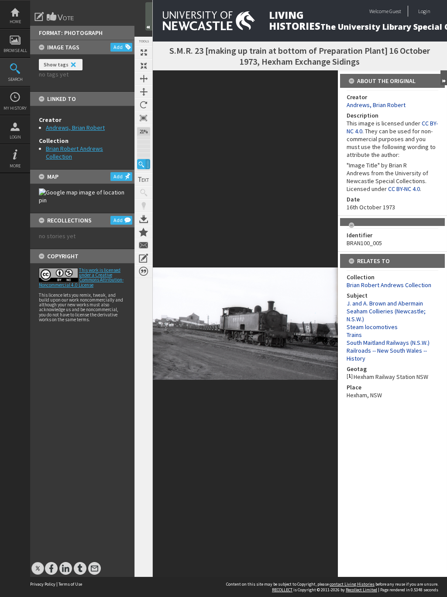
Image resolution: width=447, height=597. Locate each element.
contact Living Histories (352, 584)
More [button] (15, 166)
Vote (60, 16)
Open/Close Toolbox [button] (148, 16)
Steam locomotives (372, 327)
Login (15, 137)
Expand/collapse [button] (443, 77)
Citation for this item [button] (143, 271)
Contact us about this (143, 245)
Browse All (15, 50)
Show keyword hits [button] (143, 192)
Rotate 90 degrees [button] (143, 104)
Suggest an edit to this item (39, 16)
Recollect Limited (361, 590)
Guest (395, 11)
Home (15, 21)
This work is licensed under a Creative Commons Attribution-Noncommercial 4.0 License (81, 277)
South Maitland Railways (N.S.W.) (388, 343)
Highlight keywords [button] (143, 205)
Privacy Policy (42, 584)
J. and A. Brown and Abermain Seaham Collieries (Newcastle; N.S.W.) (386, 311)
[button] (143, 164)
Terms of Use (70, 584)
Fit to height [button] (143, 91)
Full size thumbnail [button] (143, 52)
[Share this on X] (37, 564)
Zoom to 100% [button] (143, 118)
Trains (354, 335)
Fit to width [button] (143, 78)
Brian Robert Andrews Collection (389, 285)
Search (15, 79)
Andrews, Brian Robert (75, 128)
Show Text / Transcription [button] (143, 179)
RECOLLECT (282, 590)
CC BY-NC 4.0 (404, 189)
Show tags (56, 64)
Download (143, 219)
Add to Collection (143, 232)
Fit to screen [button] (143, 65)
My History (15, 108)
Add (118, 47)
